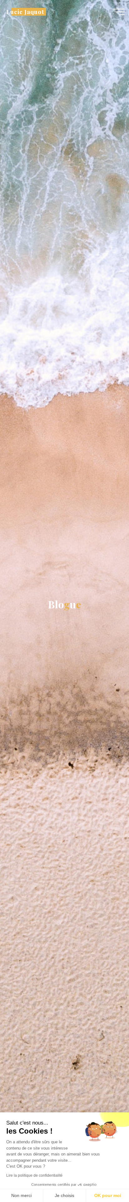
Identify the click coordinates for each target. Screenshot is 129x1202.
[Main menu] (119, 12)
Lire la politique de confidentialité (34, 1175)
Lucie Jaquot (25, 12)
